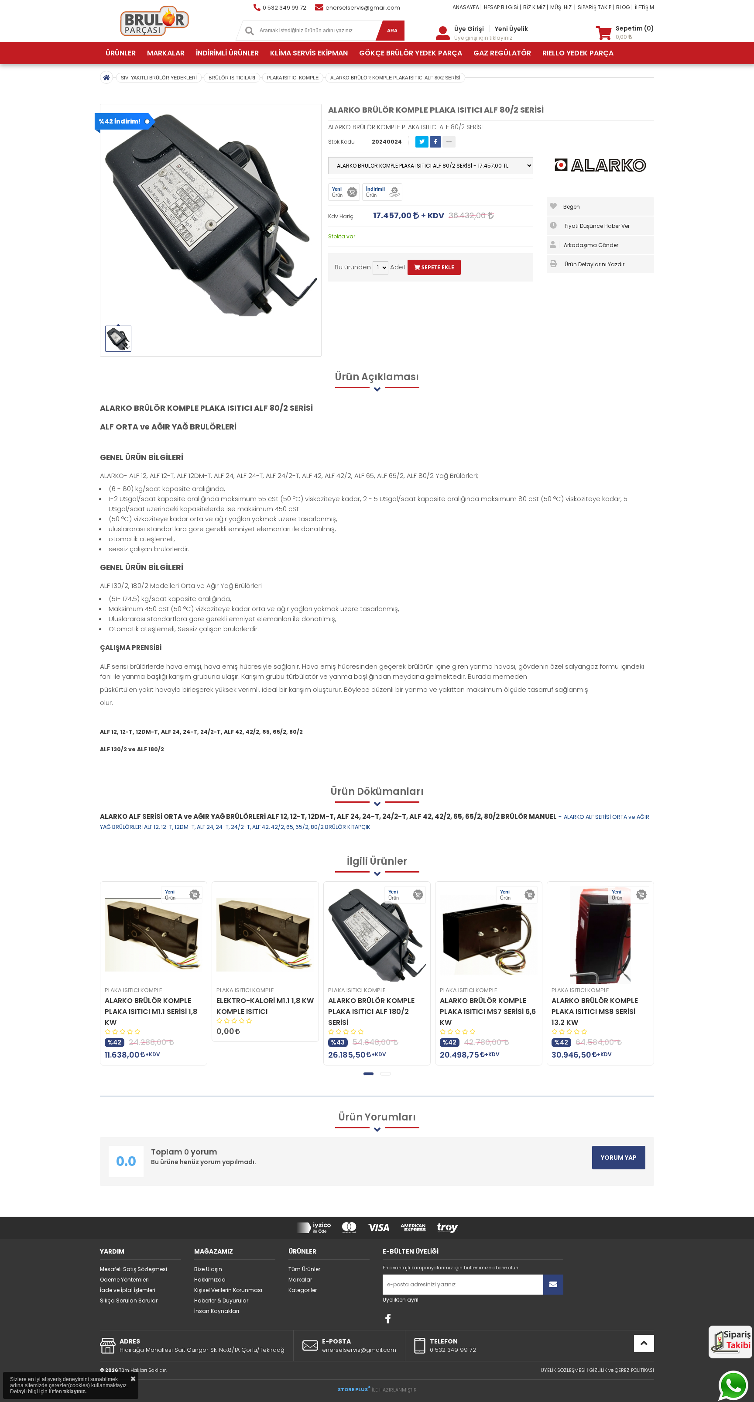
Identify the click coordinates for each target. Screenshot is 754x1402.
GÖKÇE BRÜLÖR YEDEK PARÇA (410, 53)
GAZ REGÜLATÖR (502, 53)
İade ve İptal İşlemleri (127, 1290)
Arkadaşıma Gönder (590, 245)
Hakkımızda (210, 1279)
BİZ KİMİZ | (535, 7)
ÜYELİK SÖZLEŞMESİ (563, 1370)
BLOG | (624, 7)
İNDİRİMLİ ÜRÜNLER (227, 53)
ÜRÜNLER (121, 53)
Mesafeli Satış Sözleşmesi (133, 1269)
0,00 (622, 37)
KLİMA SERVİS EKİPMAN (309, 53)
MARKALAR (166, 53)
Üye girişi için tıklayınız (483, 37)
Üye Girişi (469, 28)
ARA (392, 30)
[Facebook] (388, 1319)
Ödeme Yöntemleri (124, 1279)
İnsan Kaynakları (216, 1311)
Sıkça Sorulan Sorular (129, 1300)
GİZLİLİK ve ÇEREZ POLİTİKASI (621, 1370)
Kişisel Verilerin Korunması (228, 1290)
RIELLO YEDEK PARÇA (577, 53)
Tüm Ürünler (304, 1269)
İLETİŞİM (644, 7)
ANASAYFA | (467, 7)
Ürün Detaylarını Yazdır (593, 264)
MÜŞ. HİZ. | (563, 7)
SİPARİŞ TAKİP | (596, 7)
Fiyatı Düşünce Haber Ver (596, 226)
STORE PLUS (354, 1389)
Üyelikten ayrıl (400, 1299)
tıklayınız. (74, 1391)
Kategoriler (302, 1290)
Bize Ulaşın (208, 1269)
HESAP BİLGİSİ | (502, 7)
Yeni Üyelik (511, 28)
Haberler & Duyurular (221, 1300)
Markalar (300, 1279)
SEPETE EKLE (437, 267)
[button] (368, 1074)
